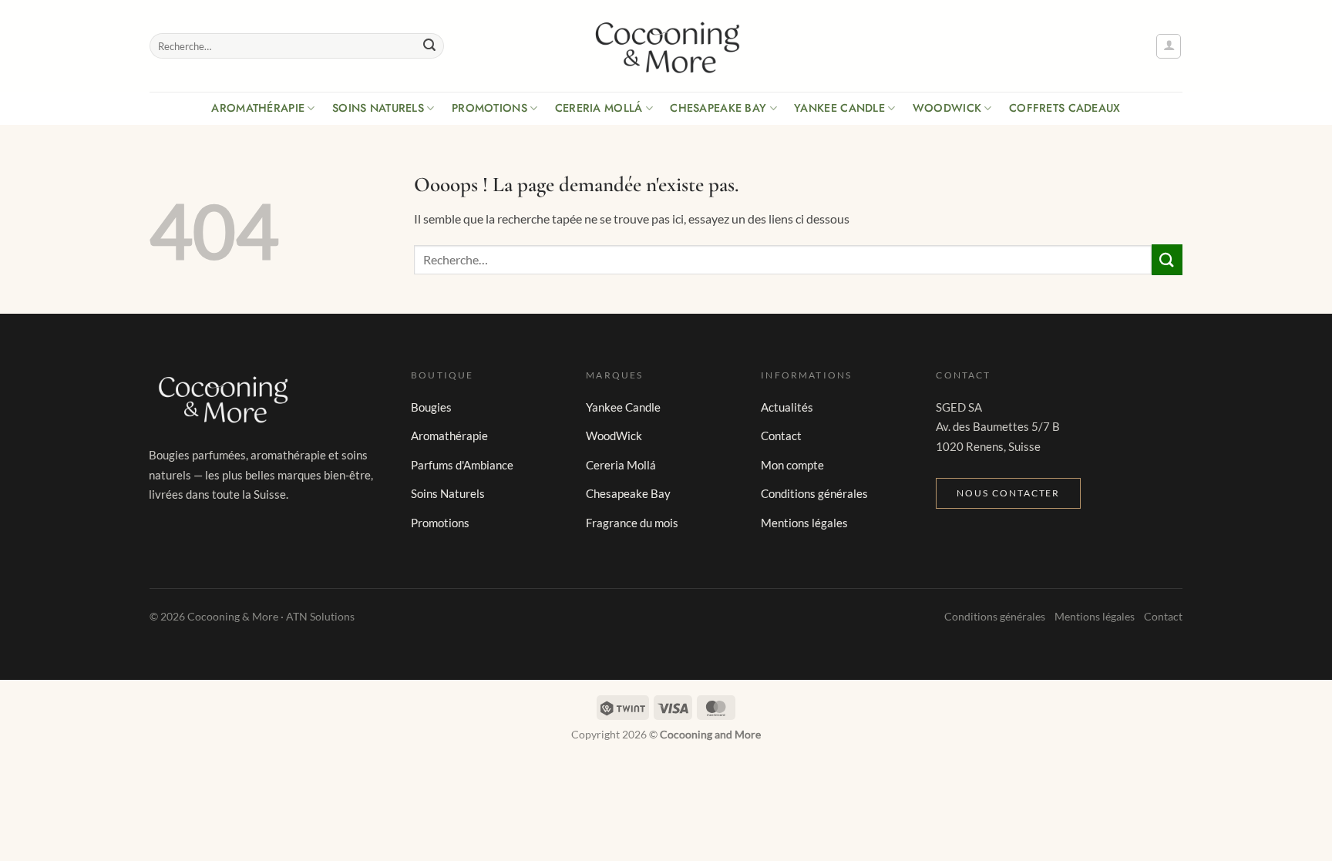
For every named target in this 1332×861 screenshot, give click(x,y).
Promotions (489, 108)
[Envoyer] (429, 46)
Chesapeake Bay (718, 108)
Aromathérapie (257, 108)
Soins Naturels (378, 108)
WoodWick (947, 108)
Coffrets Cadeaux (1065, 108)
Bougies (431, 407)
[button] (1168, 46)
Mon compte (792, 465)
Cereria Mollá (599, 108)
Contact (781, 435)
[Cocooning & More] (666, 46)
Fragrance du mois (632, 523)
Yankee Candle (839, 108)
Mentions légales (804, 523)
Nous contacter (1008, 493)
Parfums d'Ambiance (462, 465)
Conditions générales (814, 493)
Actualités (787, 407)
